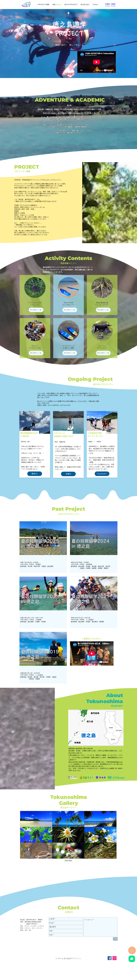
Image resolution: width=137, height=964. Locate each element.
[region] (43, 547)
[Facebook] (110, 958)
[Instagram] (114, 958)
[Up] (132, 950)
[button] (68, 474)
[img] (36, 819)
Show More (68, 860)
